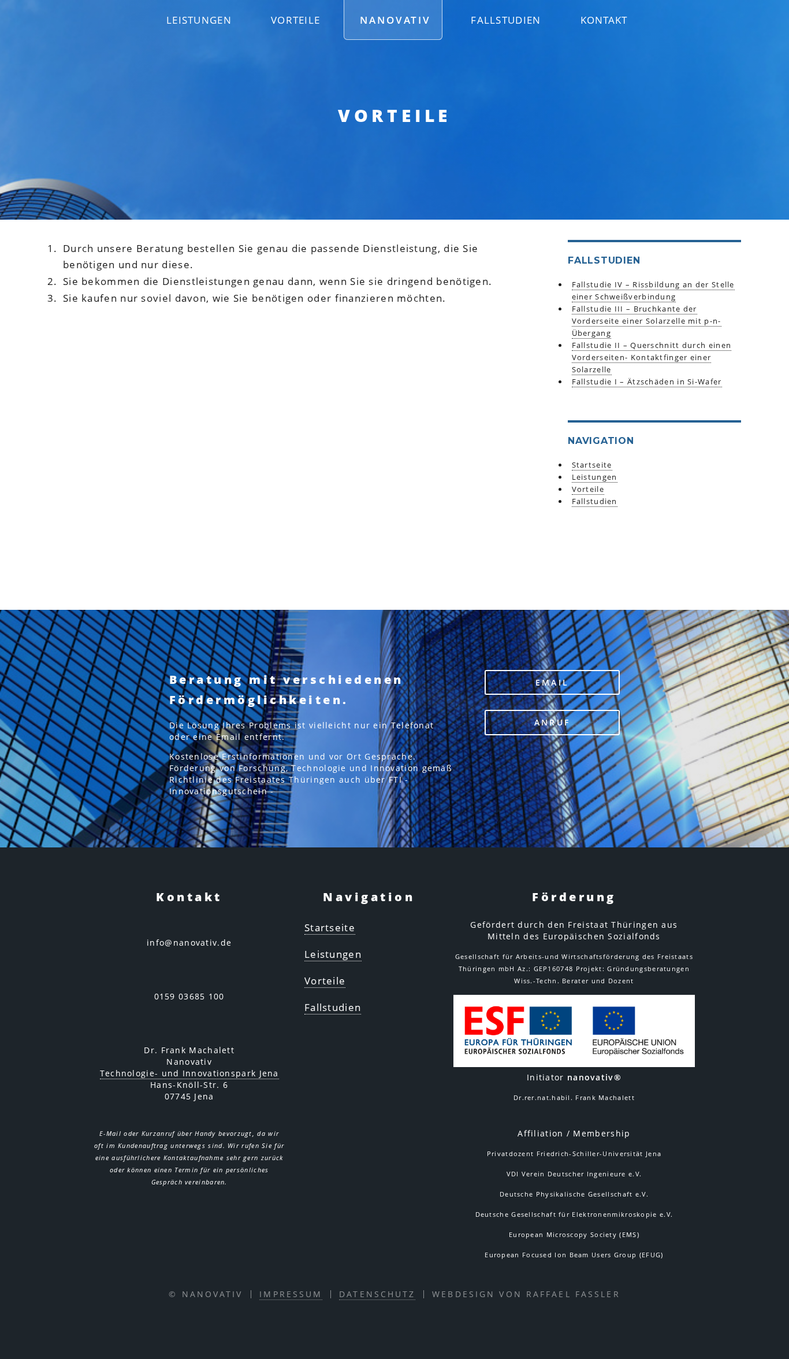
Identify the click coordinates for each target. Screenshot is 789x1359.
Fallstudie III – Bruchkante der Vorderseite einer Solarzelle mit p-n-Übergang (646, 320)
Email (552, 682)
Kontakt (604, 20)
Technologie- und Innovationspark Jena (189, 1073)
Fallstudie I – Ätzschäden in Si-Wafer (647, 381)
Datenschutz (377, 1293)
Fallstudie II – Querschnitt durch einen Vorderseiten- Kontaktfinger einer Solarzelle (652, 357)
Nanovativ (395, 20)
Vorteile (295, 20)
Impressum (290, 1293)
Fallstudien (506, 20)
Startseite (592, 465)
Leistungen (199, 20)
